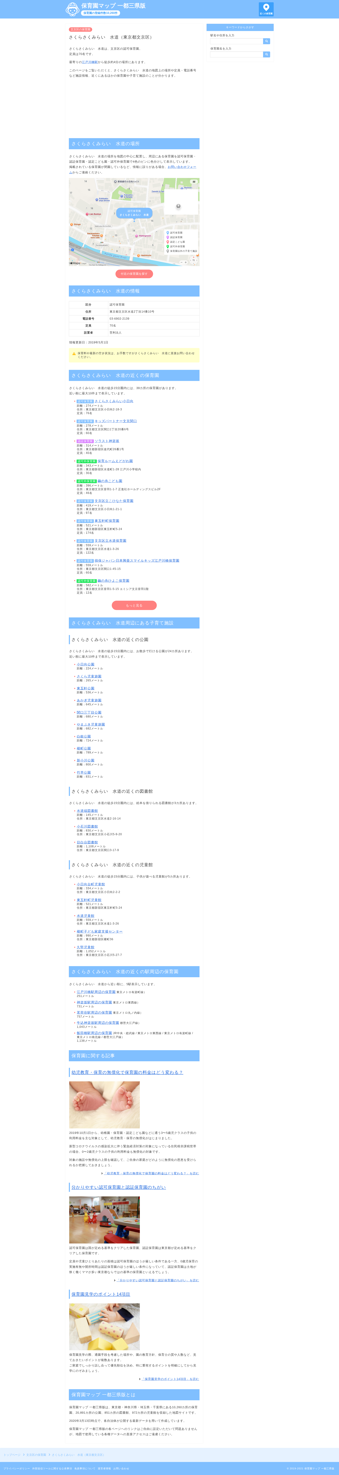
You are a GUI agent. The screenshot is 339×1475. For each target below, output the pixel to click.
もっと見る (134, 605)
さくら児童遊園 (89, 676)
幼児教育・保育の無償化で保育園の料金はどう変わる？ (127, 1072)
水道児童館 (85, 916)
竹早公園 (84, 772)
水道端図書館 (87, 811)
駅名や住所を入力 (222, 35)
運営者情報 (104, 1468)
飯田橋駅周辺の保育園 (94, 1033)
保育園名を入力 (220, 48)
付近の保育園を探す (134, 273)
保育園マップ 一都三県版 (113, 5)
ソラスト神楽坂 (107, 441)
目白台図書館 (87, 842)
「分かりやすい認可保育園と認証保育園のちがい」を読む (158, 1280)
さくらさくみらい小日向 (114, 401)
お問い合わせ (121, 1468)
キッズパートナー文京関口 (116, 421)
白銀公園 (84, 736)
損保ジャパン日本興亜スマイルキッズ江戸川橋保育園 (137, 560)
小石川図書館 (87, 826)
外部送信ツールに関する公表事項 (52, 1468)
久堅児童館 (85, 947)
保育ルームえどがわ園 (115, 461)
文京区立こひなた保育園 (114, 501)
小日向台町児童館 (91, 884)
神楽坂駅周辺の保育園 (94, 1002)
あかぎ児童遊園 (89, 700)
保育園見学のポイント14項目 (101, 1294)
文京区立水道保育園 (110, 541)
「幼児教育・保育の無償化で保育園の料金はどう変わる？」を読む (151, 1173)
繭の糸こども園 (110, 481)
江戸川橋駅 (90, 62)
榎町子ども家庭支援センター (100, 931)
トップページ (12, 1454)
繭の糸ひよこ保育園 (113, 581)
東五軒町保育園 (107, 521)
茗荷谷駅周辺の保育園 (94, 1012)
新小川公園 (85, 760)
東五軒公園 (85, 688)
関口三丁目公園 (89, 712)
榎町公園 (84, 748)
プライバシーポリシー (17, 1468)
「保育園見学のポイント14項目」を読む (170, 1379)
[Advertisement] (134, 106)
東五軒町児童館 (89, 900)
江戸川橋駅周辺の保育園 (96, 992)
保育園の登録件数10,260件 (101, 12)
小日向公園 (85, 664)
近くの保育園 (266, 13)
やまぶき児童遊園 (91, 724)
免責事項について (85, 1468)
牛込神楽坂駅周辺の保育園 (98, 1023)
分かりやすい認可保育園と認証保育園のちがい (119, 1187)
